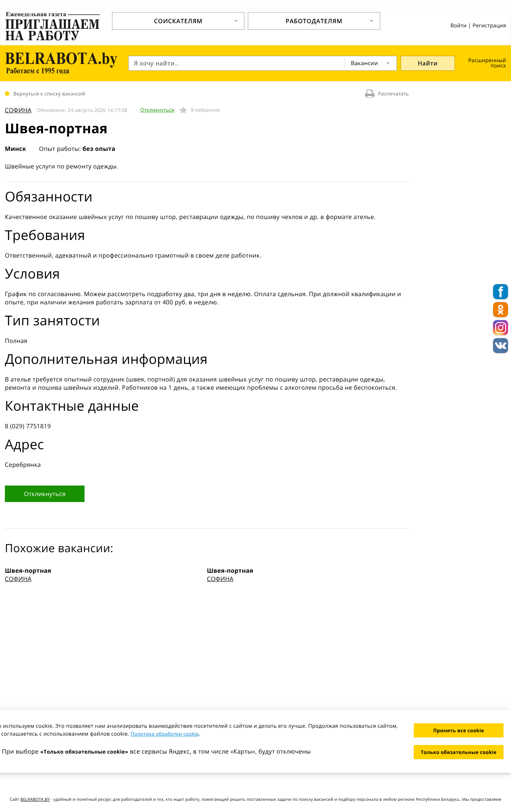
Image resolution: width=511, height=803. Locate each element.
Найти (428, 63)
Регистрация (489, 25)
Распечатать (393, 93)
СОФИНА (18, 110)
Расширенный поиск (487, 63)
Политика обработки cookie (165, 733)
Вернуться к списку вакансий (49, 93)
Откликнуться (157, 109)
